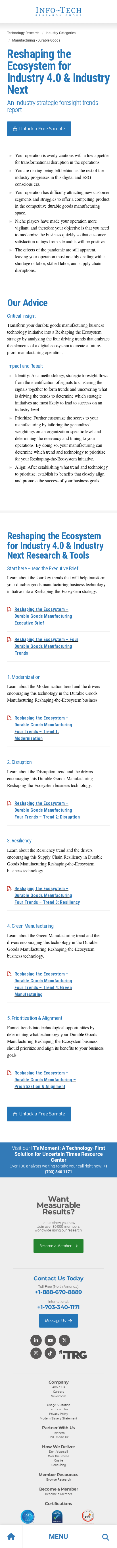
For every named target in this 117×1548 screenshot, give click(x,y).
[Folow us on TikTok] (50, 1353)
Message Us (56, 1320)
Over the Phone (58, 1456)
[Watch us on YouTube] (50, 1341)
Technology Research (23, 33)
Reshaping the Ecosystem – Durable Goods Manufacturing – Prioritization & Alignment (45, 1079)
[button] (58, 1536)
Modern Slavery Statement (58, 1418)
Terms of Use (58, 1409)
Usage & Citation (58, 1405)
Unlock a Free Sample (42, 129)
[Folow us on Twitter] (64, 1341)
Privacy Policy (58, 1414)
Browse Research (58, 1479)
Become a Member (56, 1245)
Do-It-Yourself (58, 1452)
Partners (59, 1433)
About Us (58, 1387)
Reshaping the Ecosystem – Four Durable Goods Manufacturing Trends (46, 646)
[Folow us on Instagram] (36, 1353)
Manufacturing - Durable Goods (36, 40)
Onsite (58, 1460)
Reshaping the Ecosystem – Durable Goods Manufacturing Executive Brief (43, 616)
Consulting (58, 1465)
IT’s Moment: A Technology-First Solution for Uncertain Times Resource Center (59, 1154)
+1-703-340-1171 (58, 1307)
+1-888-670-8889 (58, 1292)
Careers (58, 1392)
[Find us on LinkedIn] (36, 1341)
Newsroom (58, 1396)
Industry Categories (61, 33)
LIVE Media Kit (59, 1437)
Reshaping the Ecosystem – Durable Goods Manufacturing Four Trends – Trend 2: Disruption (47, 810)
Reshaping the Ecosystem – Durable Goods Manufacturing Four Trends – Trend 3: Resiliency (47, 895)
